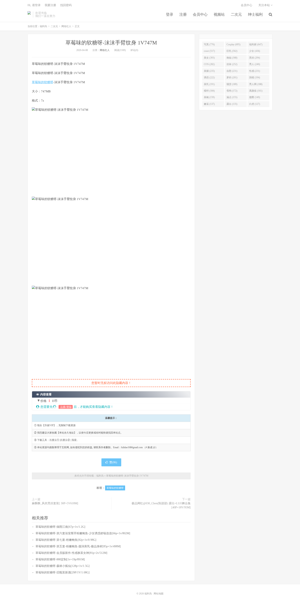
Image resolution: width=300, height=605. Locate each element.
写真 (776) (209, 44)
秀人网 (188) (255, 84)
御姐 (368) (232, 57)
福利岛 (29, 14)
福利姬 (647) (255, 44)
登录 (169, 14)
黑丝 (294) (254, 57)
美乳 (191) (209, 84)
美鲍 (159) (209, 97)
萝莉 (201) (232, 77)
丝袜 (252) (232, 64)
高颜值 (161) (255, 90)
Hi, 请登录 (34, 5)
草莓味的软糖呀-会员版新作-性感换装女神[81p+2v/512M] (71, 552)
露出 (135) (232, 104)
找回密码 (66, 5)
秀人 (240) (254, 64)
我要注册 (50, 5)
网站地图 (158, 593)
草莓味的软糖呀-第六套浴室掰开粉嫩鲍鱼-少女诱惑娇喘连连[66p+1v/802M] (83, 533)
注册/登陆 (66, 406)
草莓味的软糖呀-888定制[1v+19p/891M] (60, 559)
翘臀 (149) (254, 97)
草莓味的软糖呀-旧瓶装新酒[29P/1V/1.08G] (63, 572)
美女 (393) (209, 57)
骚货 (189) (232, 84)
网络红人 (66, 26)
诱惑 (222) (209, 77)
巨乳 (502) (232, 51)
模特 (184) (209, 90)
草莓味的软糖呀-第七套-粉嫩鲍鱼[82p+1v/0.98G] (66, 539)
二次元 (236, 14)
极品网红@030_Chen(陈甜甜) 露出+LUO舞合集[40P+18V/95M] (161, 505)
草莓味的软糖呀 (42, 82)
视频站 (219, 14)
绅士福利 (255, 14)
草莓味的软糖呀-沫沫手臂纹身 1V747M (111, 43)
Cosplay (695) (233, 44)
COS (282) (209, 64)
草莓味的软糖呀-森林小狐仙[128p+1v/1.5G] (63, 565)
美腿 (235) (209, 71)
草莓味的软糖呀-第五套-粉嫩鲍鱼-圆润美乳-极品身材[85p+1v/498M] (78, 546)
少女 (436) (254, 51)
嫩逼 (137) (209, 104)
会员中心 (200, 14)
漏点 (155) (232, 97)
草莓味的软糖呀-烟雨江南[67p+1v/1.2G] (60, 526)
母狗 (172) (232, 90)
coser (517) (209, 51)
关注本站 (264, 5)
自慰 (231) (232, 71)
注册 (183, 14)
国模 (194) (254, 77)
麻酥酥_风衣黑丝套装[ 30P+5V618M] (55, 503)
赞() (113, 462)
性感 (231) (254, 71)
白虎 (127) (254, 104)
